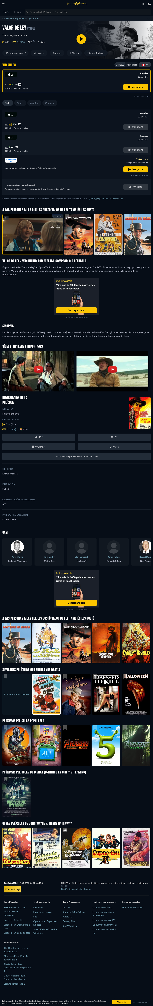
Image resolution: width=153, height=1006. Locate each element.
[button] (16, 745)
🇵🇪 (143, 64)
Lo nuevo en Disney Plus (104, 924)
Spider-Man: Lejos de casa (17, 932)
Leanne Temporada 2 (14, 983)
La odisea (38, 907)
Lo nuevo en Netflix (102, 907)
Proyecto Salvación (13, 920)
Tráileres (74, 53)
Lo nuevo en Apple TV (103, 920)
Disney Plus (69, 921)
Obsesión (9, 915)
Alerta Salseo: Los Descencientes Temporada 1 (17, 967)
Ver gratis (39, 53)
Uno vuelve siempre (132, 907)
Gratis (20, 103)
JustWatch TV (70, 925)
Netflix (66, 907)
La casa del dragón (42, 912)
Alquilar (34, 103)
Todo (7, 103)
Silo (35, 916)
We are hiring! (12, 889)
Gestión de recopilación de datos (76, 889)
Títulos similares (96, 53)
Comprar (50, 103)
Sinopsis (57, 53)
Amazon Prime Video (74, 912)
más (34, 248)
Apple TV (67, 916)
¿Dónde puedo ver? (15, 53)
